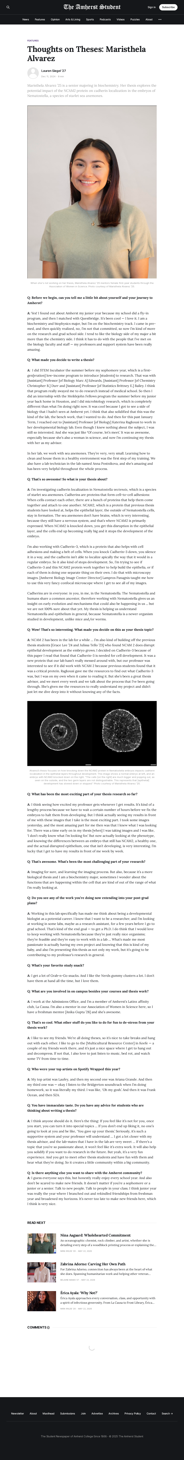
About (149, 19)
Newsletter (17, 1413)
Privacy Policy (133, 1413)
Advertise (97, 1413)
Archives (114, 1413)
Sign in (152, 7)
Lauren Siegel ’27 (53, 71)
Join (83, 1413)
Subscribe (168, 7)
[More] (160, 19)
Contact (151, 1413)
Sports (90, 19)
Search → (167, 1413)
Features (40, 19)
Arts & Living (72, 19)
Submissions (67, 1413)
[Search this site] (8, 7)
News (25, 19)
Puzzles (135, 19)
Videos (121, 19)
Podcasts (105, 19)
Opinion (55, 19)
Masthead (48, 1413)
